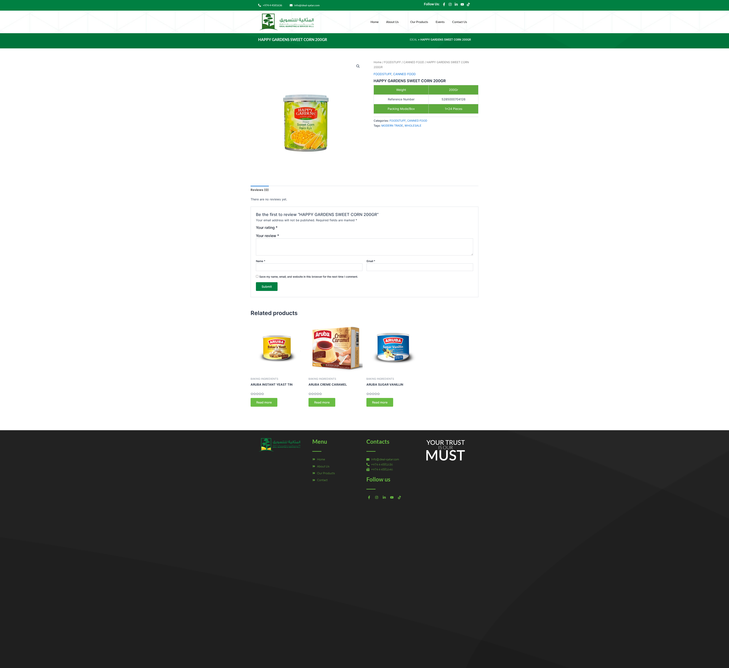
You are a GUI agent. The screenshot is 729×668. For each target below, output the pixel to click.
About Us (392, 22)
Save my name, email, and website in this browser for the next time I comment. (308, 276)
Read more (264, 402)
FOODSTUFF (392, 62)
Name (260, 261)
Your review (267, 235)
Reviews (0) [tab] (260, 190)
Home (375, 22)
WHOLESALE (413, 125)
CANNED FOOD (413, 62)
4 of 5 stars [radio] (295, 229)
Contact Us (459, 22)
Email (371, 261)
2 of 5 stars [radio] (286, 229)
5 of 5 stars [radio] (299, 229)
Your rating (267, 228)
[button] (394, 21)
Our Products (419, 22)
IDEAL (413, 39)
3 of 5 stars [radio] (290, 229)
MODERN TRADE (392, 125)
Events (440, 22)
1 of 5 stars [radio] (281, 229)
